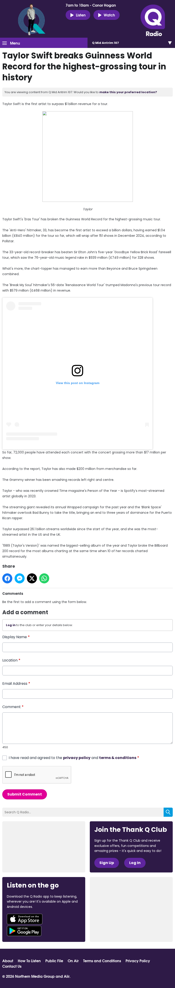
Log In (135, 862)
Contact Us (11, 966)
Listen (81, 15)
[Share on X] (32, 578)
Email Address (16, 683)
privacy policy (76, 757)
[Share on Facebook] (7, 578)
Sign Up (106, 862)
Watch (109, 15)
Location (11, 660)
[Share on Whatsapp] (44, 578)
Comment (13, 706)
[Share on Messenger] (20, 578)
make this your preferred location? (128, 92)
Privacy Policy (138, 960)
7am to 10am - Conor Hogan (91, 5)
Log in (10, 625)
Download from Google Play (24, 931)
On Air (73, 960)
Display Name (16, 637)
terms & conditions (117, 757)
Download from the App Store (24, 919)
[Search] (168, 812)
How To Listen (29, 960)
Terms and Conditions (102, 960)
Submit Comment (24, 794)
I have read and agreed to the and (74, 757)
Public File (54, 960)
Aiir (66, 976)
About (7, 960)
